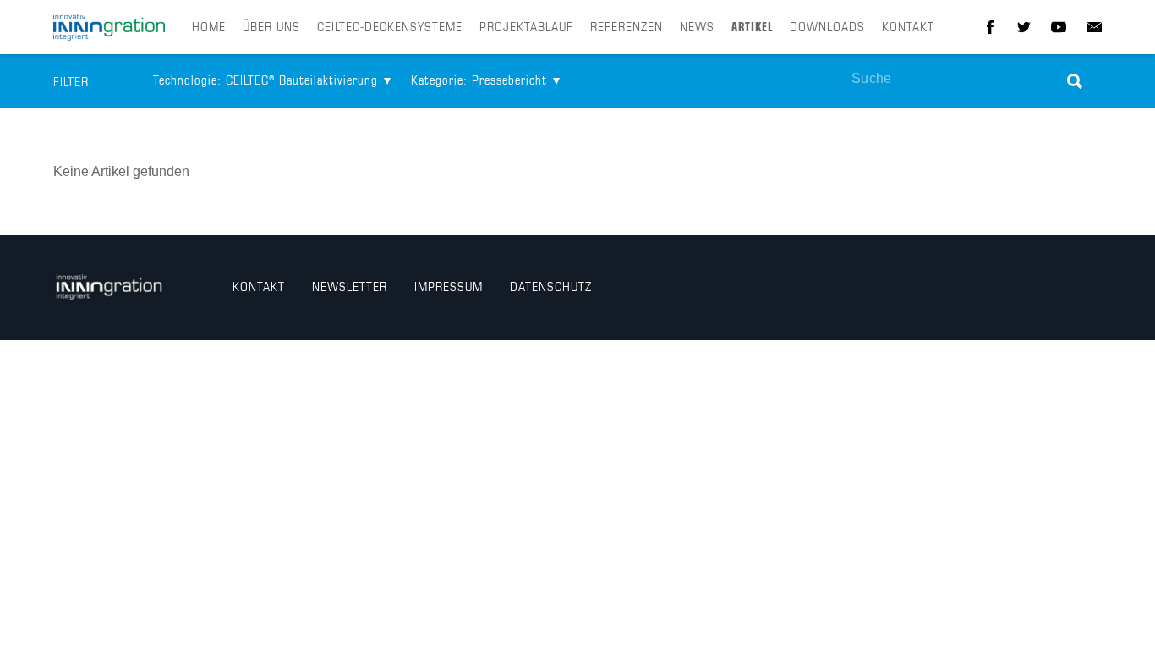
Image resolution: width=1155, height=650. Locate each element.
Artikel (752, 28)
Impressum (448, 288)
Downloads (827, 28)
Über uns (271, 28)
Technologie (265, 81)
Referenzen (626, 28)
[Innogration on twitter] (1024, 27)
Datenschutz (551, 288)
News (697, 28)
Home (209, 28)
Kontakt (908, 28)
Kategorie (479, 81)
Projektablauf (526, 28)
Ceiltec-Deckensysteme (390, 28)
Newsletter (349, 288)
